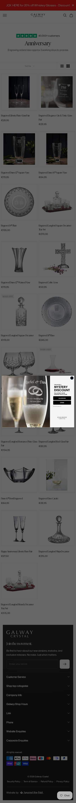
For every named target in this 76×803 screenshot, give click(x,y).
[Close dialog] (72, 378)
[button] (62, 398)
